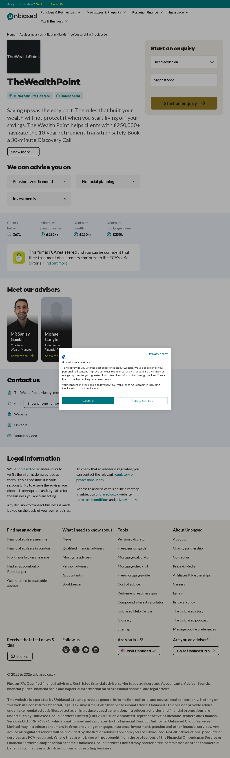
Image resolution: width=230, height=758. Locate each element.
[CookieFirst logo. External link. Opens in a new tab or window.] (64, 357)
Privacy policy (158, 354)
